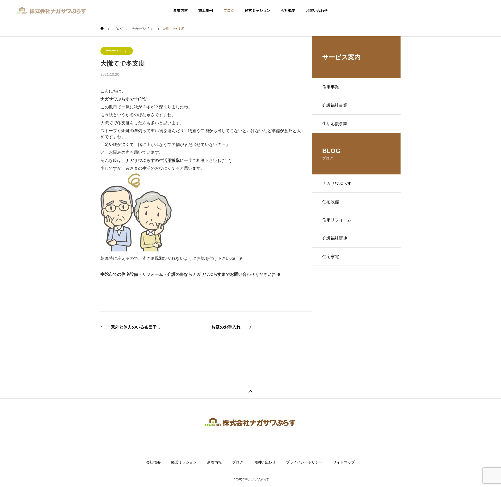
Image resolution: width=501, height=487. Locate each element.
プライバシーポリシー (304, 462)
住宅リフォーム (336, 220)
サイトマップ (344, 462)
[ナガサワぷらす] (51, 10)
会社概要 (288, 10)
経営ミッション (257, 10)
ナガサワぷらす (117, 51)
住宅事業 (330, 87)
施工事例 (205, 10)
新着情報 (214, 462)
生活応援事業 (334, 123)
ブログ (228, 10)
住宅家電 (330, 256)
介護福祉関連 (334, 238)
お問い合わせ (317, 10)
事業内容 (180, 10)
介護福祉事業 (334, 105)
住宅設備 (330, 202)
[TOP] (250, 390)
